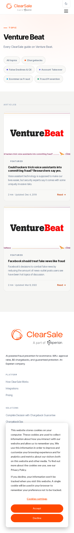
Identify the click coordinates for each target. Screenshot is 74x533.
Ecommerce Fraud (19, 79)
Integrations (12, 388)
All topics (12, 60)
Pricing (9, 395)
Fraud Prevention (50, 79)
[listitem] (37, 156)
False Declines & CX (20, 69)
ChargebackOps (14, 421)
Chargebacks (35, 60)
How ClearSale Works (17, 381)
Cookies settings (37, 498)
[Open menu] (66, 11)
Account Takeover (52, 69)
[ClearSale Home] (19, 7)
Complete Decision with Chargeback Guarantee (30, 415)
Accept (37, 508)
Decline (37, 518)
